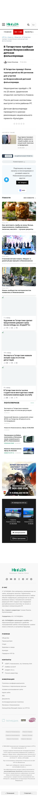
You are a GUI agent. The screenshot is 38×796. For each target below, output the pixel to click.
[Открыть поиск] (28, 25)
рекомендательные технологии (13, 771)
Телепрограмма (19, 532)
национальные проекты (23, 156)
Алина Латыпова (12, 62)
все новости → (30, 198)
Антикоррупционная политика (13, 702)
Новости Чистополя (12, 739)
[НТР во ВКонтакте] (15, 579)
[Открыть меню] (3, 24)
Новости (10, 37)
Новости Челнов (27, 735)
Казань (8, 156)
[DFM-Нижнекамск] (23, 720)
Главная (7, 32)
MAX (23, 190)
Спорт (4, 644)
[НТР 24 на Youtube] (11, 579)
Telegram (23, 182)
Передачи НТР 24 (8, 653)
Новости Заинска (26, 739)
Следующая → (28, 793)
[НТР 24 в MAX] (7, 579)
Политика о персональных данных (14, 686)
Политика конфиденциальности (13, 683)
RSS (3, 695)
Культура (5, 650)
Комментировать (18, 161)
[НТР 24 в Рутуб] (27, 579)
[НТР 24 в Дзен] (31, 579)
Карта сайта (6, 692)
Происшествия (7, 641)
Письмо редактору (11, 673)
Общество (17, 37)
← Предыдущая (9, 793)
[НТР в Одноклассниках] (19, 579)
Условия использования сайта (12, 689)
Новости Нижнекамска (13, 731)
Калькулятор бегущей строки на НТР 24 (16, 708)
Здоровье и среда (8, 647)
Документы (6, 699)
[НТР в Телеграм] (23, 579)
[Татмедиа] (10, 721)
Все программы (20, 538)
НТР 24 (4, 37)
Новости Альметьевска (12, 735)
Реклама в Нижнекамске (10, 705)
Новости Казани (27, 731)
